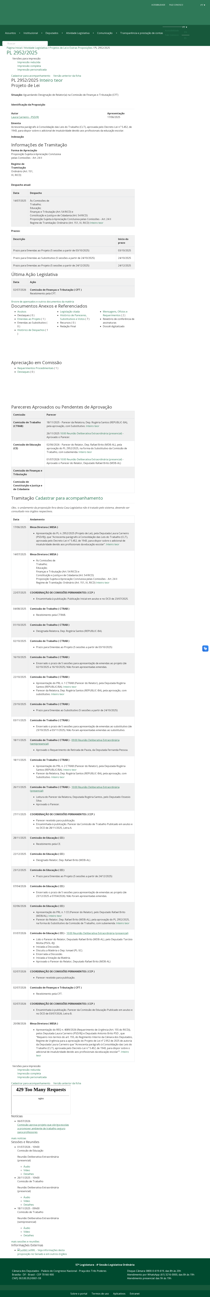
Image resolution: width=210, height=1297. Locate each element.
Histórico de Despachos (31, 330)
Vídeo (27, 1170)
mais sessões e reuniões (25, 1241)
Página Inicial (14, 47)
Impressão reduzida (28, 62)
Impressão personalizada (32, 69)
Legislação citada (70, 311)
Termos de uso (100, 1293)
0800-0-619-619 (155, 1271)
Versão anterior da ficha (67, 75)
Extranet (135, 1293)
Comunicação (105, 33)
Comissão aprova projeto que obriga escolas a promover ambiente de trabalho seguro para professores (43, 1128)
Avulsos (21, 311)
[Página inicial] (23, 12)
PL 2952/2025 (22, 52)
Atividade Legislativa (77, 33)
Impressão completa (29, 66)
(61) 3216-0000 (168, 1274)
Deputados (52, 33)
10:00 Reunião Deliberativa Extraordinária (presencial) (91, 433)
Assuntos (10, 33)
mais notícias (18, 1138)
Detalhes (29, 1174)
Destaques (23, 371)
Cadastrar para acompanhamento (31, 75)
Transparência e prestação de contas (141, 33)
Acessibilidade (158, 5)
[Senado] (195, 4)
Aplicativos (119, 1293)
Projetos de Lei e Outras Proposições (71, 47)
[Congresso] (189, 4)
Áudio (27, 1166)
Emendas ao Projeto (29, 319)
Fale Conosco (176, 5)
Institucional (31, 33)
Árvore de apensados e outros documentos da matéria (42, 301)
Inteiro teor (51, 80)
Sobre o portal (78, 1293)
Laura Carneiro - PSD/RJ (25, 117)
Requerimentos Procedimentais (35, 368)
